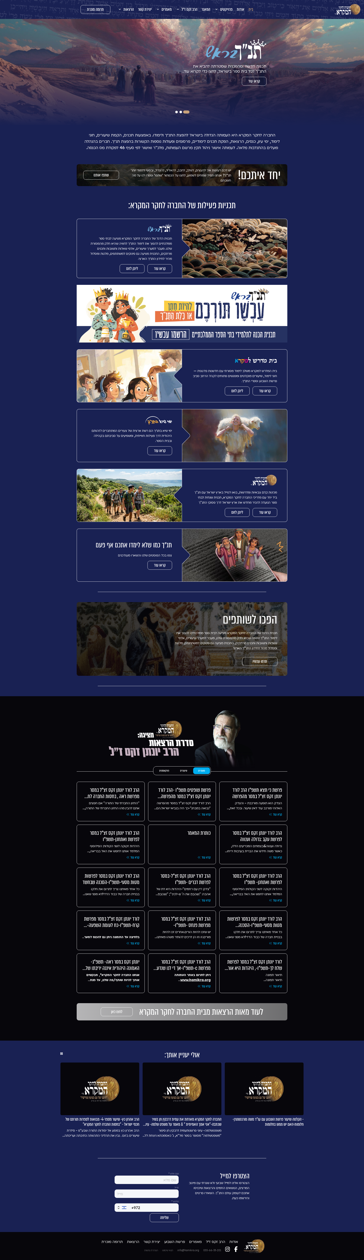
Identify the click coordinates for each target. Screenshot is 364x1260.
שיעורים (183, 771)
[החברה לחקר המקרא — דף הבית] (348, 9)
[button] (223, 9)
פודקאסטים (164, 771)
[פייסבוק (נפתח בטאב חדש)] (236, 1249)
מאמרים (201, 771)
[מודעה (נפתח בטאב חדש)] (182, 314)
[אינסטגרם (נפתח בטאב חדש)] (227, 1249)
